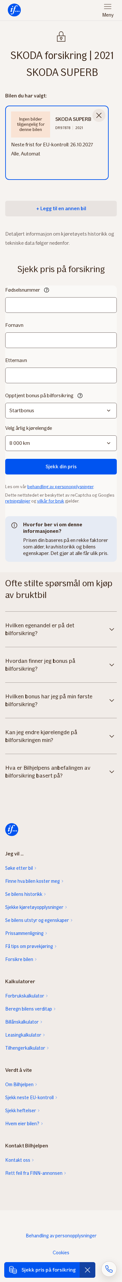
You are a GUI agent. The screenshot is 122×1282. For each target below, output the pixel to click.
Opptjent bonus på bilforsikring (39, 395)
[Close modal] (98, 115)
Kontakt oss (17, 1160)
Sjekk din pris (61, 466)
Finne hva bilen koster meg (32, 881)
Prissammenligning (24, 933)
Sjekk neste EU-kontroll (29, 1097)
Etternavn (16, 360)
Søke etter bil (19, 868)
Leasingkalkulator (23, 1035)
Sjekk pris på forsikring (48, 1270)
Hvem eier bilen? (22, 1124)
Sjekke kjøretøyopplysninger (34, 907)
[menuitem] (14, 10)
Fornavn (14, 325)
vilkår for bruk (50, 501)
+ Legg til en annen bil (61, 208)
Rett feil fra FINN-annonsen (33, 1173)
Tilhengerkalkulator (25, 1048)
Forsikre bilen (19, 959)
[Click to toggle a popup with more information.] (46, 291)
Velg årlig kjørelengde (28, 428)
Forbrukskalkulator (24, 996)
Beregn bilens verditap (28, 1009)
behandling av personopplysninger (60, 486)
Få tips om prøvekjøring (29, 946)
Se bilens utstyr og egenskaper (37, 920)
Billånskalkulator (22, 1022)
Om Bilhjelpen (19, 1084)
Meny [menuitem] (108, 15)
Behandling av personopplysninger (61, 1236)
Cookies (61, 1253)
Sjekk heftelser (20, 1111)
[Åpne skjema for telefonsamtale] (109, 1269)
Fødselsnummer (22, 290)
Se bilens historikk (23, 894)
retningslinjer (17, 501)
